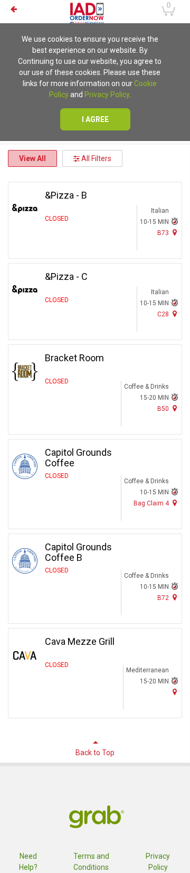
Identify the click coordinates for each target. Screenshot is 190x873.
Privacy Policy (106, 94)
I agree (95, 119)
